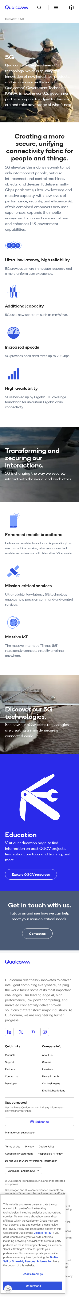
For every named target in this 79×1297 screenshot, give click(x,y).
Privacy (29, 1146)
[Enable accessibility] (8, 1289)
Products (10, 1055)
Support (9, 1062)
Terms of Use (12, 1146)
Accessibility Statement (19, 1153)
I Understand (32, 1285)
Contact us (11, 1076)
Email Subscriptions (53, 1090)
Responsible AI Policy (50, 1153)
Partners (10, 1069)
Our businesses (51, 1083)
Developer (11, 1083)
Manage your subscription (20, 1132)
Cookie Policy (46, 1146)
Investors (47, 1069)
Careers (46, 1062)
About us (47, 1055)
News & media (50, 1076)
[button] (31, 1160)
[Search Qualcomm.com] (40, 7)
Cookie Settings (33, 1273)
